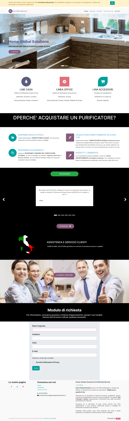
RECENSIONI (65, 174)
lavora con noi (64, 275)
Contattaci (64, 226)
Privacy (46, 418)
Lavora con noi (42, 389)
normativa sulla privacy (46, 2)
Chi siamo (80, 385)
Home (39, 385)
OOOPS (118, 418)
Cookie (53, 418)
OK (112, 3)
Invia (36, 368)
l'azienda (14, 52)
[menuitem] (86, 11)
